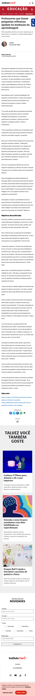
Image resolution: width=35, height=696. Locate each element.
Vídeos (16, 14)
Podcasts (10, 14)
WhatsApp (4, 636)
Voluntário (20, 631)
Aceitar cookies (21, 692)
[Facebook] (25, 676)
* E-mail (4, 616)
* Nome (3, 609)
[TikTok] (20, 676)
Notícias (4, 14)
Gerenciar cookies (8, 692)
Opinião (22, 14)
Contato (17, 664)
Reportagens (29, 14)
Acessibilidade (17, 668)
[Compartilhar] (10, 413)
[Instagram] (11, 676)
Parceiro (8, 631)
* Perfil (3, 623)
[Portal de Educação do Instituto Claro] (17, 661)
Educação (17, 9)
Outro (31, 631)
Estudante (25, 626)
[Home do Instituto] (8, 3)
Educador (11, 626)
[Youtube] (15, 676)
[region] (17, 689)
